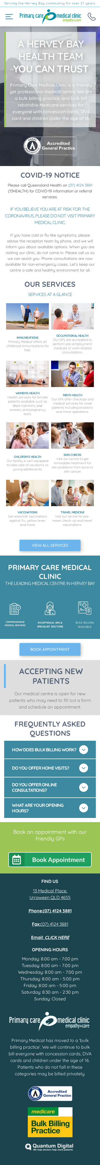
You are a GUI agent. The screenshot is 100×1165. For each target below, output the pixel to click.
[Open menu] (9, 16)
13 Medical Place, (50, 890)
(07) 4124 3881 (80, 185)
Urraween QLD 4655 (50, 897)
